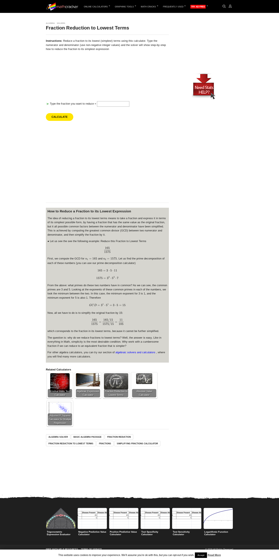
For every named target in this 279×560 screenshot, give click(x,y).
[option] (61, 522)
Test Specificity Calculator (149, 533)
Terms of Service (91, 549)
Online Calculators (96, 6)
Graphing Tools (124, 6)
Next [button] (235, 518)
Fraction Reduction (119, 437)
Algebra (50, 23)
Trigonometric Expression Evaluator (58, 533)
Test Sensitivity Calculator (181, 533)
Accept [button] (200, 555)
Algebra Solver (58, 437)
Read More (214, 555)
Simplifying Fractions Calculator (137, 443)
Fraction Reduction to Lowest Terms (70, 443)
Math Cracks (148, 6)
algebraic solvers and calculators (135, 352)
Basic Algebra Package (87, 437)
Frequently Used (173, 6)
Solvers (61, 23)
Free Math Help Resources (62, 549)
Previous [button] (43, 518)
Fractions (105, 443)
